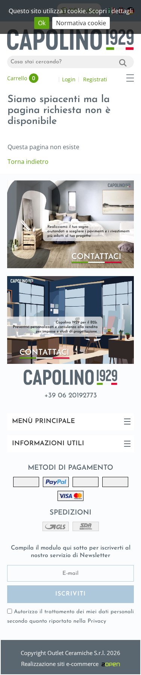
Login (69, 79)
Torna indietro (28, 161)
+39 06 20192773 (70, 395)
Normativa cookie (81, 23)
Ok (41, 23)
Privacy (97, 621)
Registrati (95, 79)
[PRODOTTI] (130, 78)
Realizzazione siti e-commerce (61, 663)
